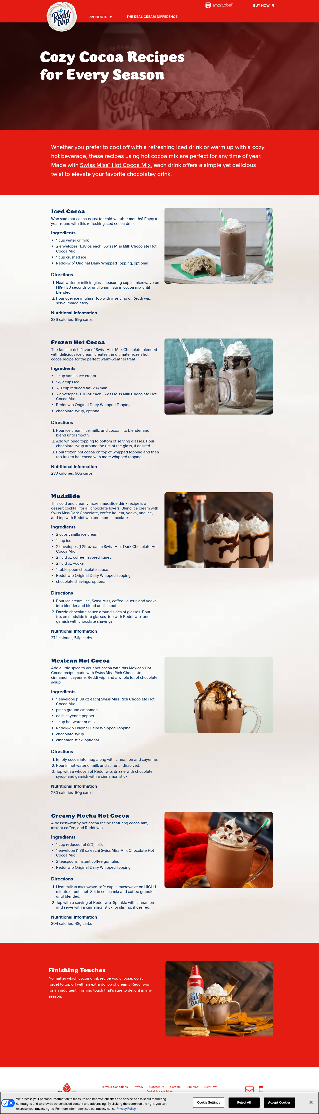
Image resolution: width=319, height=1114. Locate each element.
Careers (175, 1087)
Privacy (138, 1087)
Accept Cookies (279, 1102)
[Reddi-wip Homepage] (62, 17)
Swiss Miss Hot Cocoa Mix (115, 165)
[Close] (311, 1102)
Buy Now (261, 5)
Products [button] (97, 17)
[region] (159, 1103)
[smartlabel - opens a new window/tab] (219, 5)
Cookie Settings (208, 1102)
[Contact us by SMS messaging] (261, 1090)
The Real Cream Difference (152, 17)
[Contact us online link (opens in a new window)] (249, 1090)
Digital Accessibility (160, 1091)
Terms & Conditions (114, 1087)
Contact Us (156, 1087)
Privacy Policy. (126, 1109)
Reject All (244, 1102)
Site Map (192, 1087)
